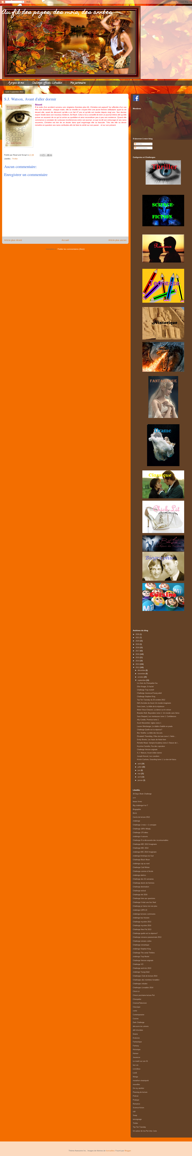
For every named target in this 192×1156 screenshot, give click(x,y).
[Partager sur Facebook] (48, 155)
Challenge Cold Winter (141, 867)
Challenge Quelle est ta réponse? (149, 730)
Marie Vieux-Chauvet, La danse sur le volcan (154, 710)
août (139, 764)
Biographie (137, 809)
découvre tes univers (141, 1026)
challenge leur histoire (141, 918)
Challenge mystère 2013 (142, 922)
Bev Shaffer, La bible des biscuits (149, 733)
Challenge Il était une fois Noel (144, 902)
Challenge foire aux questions (144, 898)
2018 (138, 648)
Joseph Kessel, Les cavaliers (148, 756)
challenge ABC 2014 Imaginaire (144, 852)
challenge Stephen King (142, 949)
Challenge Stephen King (146, 696)
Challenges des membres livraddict (146, 980)
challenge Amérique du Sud (143, 856)
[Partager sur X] (46, 155)
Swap (135, 1115)
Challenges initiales (140, 984)
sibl (134, 1112)
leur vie (135, 1065)
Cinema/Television (140, 1003)
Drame (135, 1034)
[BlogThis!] (43, 155)
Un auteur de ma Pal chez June (145, 1131)
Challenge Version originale (147, 750)
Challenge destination (141, 887)
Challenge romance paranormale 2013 (147, 937)
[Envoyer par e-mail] (41, 155)
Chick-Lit (136, 991)
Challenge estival (139, 891)
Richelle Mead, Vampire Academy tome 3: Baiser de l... (158, 743)
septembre (142, 680)
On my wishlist (138, 1088)
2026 (138, 634)
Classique (136, 1007)
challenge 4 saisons (140, 836)
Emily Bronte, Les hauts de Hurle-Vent (151, 740)
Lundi (135, 1073)
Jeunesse (136, 1057)
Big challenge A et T (140, 805)
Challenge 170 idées (140, 833)
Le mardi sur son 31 (140, 1061)
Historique (136, 1049)
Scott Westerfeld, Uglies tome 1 (149, 723)
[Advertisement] (163, 617)
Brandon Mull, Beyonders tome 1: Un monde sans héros (158, 713)
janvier (140, 780)
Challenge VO (138, 964)
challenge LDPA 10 (140, 910)
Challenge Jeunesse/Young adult (149, 693)
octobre (141, 677)
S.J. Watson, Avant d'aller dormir (149, 753)
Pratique (136, 1100)
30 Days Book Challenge (142, 794)
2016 (138, 654)
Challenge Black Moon (141, 860)
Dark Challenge (138, 1022)
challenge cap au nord (141, 864)
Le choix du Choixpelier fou (147, 683)
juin (139, 770)
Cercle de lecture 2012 (141, 817)
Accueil (65, 240)
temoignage (137, 1119)
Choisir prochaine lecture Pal (144, 995)
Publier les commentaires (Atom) (71, 249)
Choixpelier (137, 999)
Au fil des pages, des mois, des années (57, 12)
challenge (136, 821)
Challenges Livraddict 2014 (143, 988)
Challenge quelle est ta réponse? (145, 933)
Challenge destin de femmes (143, 883)
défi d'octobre (138, 1030)
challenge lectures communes (144, 914)
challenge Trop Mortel (141, 957)
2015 (138, 657)
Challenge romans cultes (142, 941)
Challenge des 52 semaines (143, 879)
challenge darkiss (139, 875)
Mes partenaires (78, 83)
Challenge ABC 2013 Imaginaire (145, 844)
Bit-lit (135, 813)
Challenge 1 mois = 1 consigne (144, 825)
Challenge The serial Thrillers (144, 953)
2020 (138, 641)
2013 (138, 664)
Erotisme (136, 1038)
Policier (135, 1096)
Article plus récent (13, 240)
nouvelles (136, 1084)
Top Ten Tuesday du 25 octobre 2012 (151, 700)
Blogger (128, 1151)
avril (139, 777)
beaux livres (137, 801)
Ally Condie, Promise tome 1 (148, 720)
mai (139, 774)
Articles (139, 144)
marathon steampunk (141, 1080)
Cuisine (135, 1019)
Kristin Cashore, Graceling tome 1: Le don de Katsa (156, 759)
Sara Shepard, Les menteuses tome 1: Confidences (156, 716)
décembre (142, 670)
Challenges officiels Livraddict (47, 83)
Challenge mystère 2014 (142, 925)
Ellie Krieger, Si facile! (145, 687)
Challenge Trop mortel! (145, 690)
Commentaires (141, 148)
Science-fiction (138, 1108)
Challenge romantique (141, 945)
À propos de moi (16, 83)
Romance (136, 1104)
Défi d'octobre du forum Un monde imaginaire (154, 703)
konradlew (110, 1151)
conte (135, 1011)
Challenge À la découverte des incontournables (150, 840)
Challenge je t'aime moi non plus (145, 906)
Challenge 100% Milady (142, 829)
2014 (138, 661)
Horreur (135, 1053)
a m (134, 798)
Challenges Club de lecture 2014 (145, 976)
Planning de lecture (140, 1092)
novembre (142, 674)
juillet (140, 767)
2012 (138, 667)
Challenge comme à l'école (143, 871)
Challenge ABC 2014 (140, 848)
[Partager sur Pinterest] (51, 155)
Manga (135, 1077)
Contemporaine (138, 1015)
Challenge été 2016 (140, 895)
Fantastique (137, 1042)
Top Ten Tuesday (139, 1127)
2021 (138, 638)
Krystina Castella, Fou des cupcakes (151, 746)
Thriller (15, 159)
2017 (138, 651)
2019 (138, 644)
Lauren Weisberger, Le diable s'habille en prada (154, 726)
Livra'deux (136, 1069)
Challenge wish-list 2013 (142, 968)
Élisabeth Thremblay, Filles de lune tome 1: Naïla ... (156, 736)
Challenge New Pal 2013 (142, 929)
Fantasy (136, 1046)
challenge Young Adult (141, 972)
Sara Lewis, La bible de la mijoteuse (150, 706)
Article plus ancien (117, 240)
